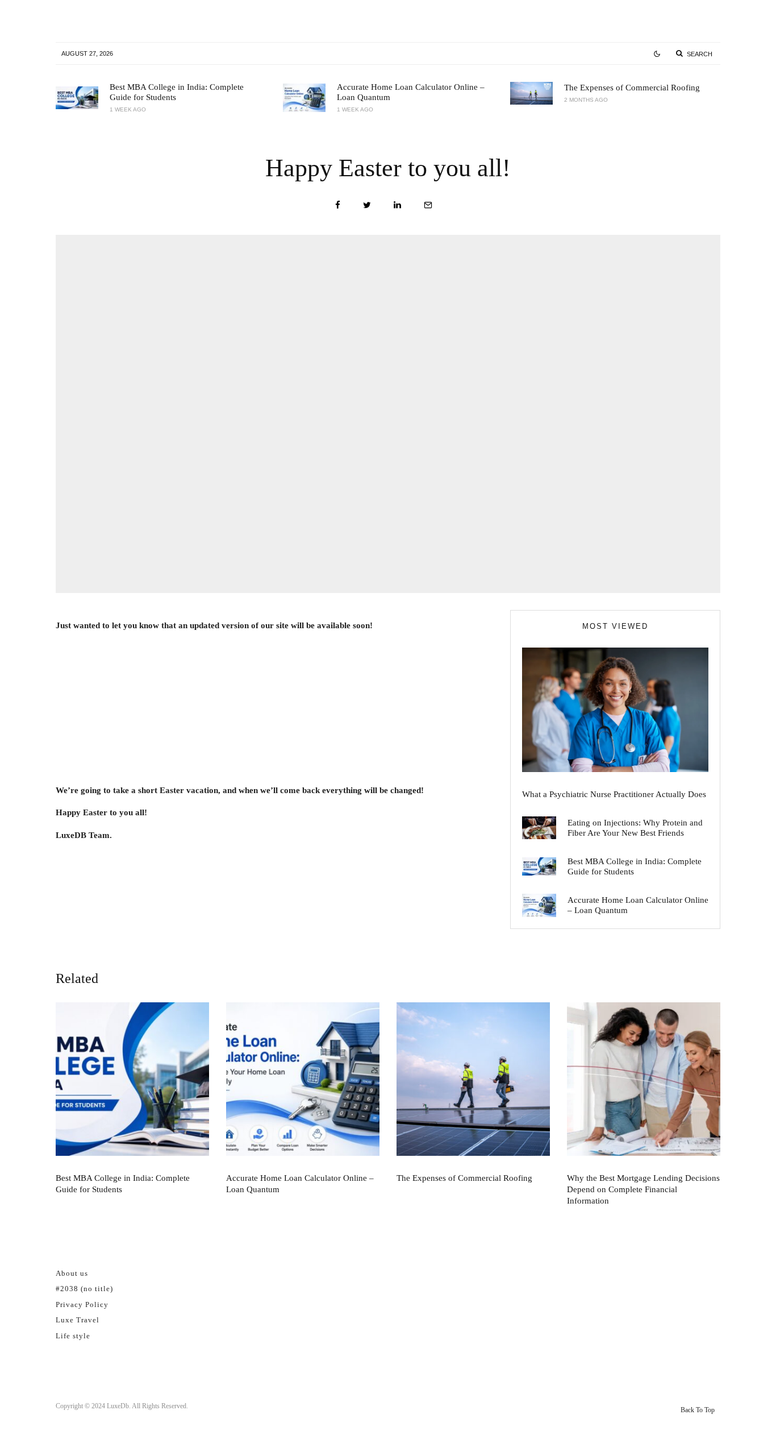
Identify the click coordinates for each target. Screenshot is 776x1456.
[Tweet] (367, 205)
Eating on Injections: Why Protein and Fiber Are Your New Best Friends (635, 827)
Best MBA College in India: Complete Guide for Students (177, 92)
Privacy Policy (82, 1304)
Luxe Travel (77, 1320)
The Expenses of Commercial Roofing (632, 87)
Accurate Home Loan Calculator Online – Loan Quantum (411, 92)
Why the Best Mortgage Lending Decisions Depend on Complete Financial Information (643, 1189)
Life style (73, 1335)
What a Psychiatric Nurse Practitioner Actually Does (614, 794)
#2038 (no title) (84, 1288)
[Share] (337, 205)
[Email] (428, 205)
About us (72, 1273)
